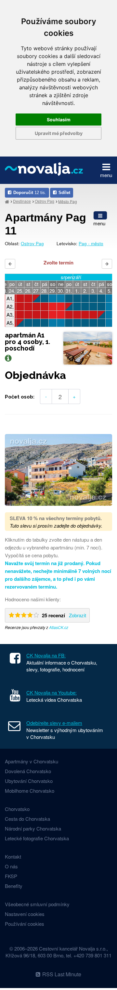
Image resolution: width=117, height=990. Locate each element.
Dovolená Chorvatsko (28, 771)
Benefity (13, 885)
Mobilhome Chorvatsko (29, 790)
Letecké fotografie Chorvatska (37, 838)
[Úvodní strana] (7, 201)
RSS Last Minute (61, 974)
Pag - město (91, 243)
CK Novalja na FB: (46, 655)
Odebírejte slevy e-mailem (54, 722)
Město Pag (67, 201)
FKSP (11, 876)
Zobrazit (77, 615)
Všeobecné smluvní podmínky (37, 904)
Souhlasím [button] (59, 119)
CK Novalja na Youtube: (51, 692)
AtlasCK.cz (58, 627)
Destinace (22, 201)
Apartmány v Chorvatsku (31, 761)
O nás (11, 866)
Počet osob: (19, 397)
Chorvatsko (17, 808)
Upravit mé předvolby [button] (59, 133)
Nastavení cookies (25, 913)
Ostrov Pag (44, 201)
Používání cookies (24, 923)
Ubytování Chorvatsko (29, 780)
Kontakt (13, 856)
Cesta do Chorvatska (27, 818)
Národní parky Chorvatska (33, 828)
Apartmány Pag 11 (45, 224)
